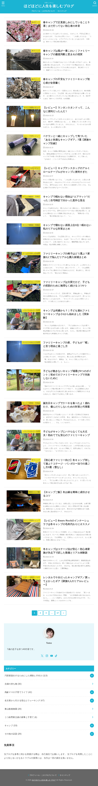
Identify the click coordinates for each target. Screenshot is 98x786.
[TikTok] (56, 655)
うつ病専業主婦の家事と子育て (21, 717)
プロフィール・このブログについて (43, 11)
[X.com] (42, 655)
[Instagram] (47, 655)
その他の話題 (13, 734)
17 (58, 613)
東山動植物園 (13, 709)
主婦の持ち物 (13, 684)
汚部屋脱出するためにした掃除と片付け (26, 675)
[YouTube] (51, 655)
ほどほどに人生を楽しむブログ (49, 6)
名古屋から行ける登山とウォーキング (25, 700)
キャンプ (11, 725)
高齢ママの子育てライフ (18, 692)
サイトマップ (62, 11)
